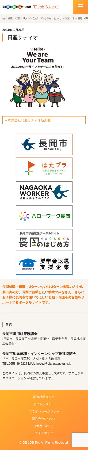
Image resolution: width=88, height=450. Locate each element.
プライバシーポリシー (44, 411)
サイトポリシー (44, 404)
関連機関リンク (44, 397)
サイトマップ (44, 433)
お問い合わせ (44, 426)
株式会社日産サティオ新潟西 (29, 120)
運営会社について (44, 418)
